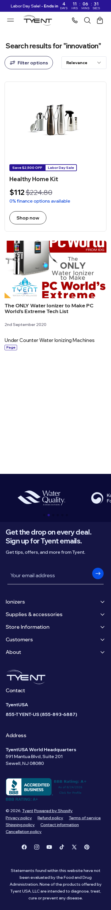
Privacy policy (19, 817)
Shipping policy (20, 824)
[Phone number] (75, 20)
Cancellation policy (24, 831)
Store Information (28, 627)
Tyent (27, 810)
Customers (19, 639)
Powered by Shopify (53, 810)
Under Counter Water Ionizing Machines (49, 340)
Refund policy (50, 817)
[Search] (87, 20)
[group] (41, 498)
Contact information (59, 824)
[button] (44, 515)
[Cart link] (100, 20)
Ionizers (15, 601)
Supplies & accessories (34, 614)
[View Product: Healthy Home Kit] (55, 156)
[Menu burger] (10, 20)
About (13, 652)
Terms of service (85, 817)
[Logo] (39, 20)
